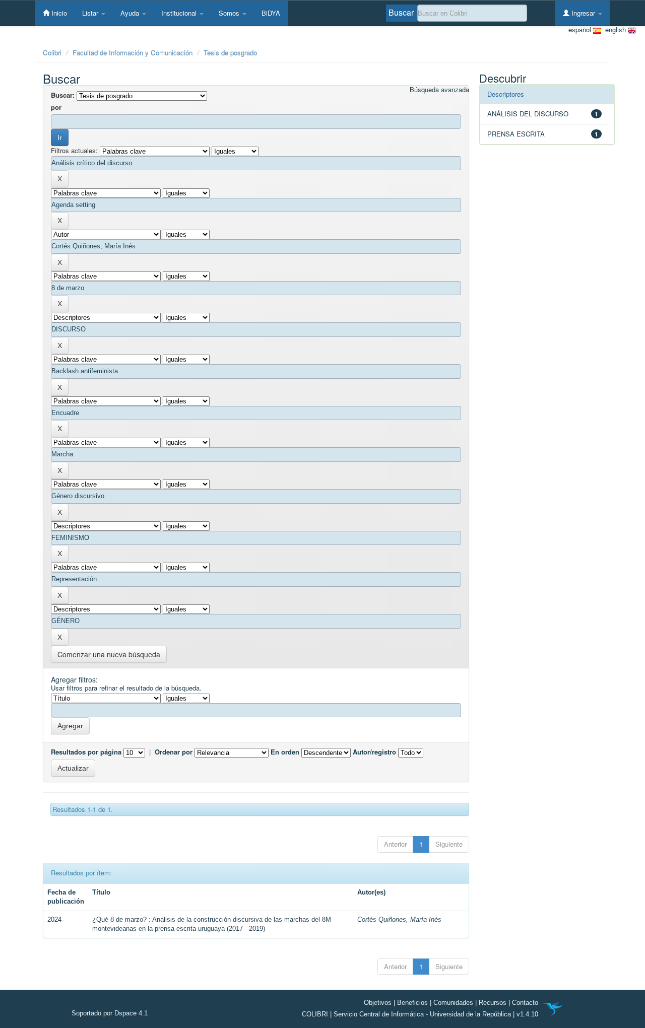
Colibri (52, 52)
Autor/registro (374, 752)
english (614, 29)
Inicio (58, 13)
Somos (230, 13)
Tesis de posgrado (230, 52)
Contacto (525, 1002)
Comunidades (453, 1002)
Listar (91, 13)
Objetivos (378, 1002)
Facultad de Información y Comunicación (132, 52)
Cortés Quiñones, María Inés (399, 919)
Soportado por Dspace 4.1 (110, 1013)
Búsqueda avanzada (439, 89)
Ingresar (583, 13)
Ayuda (130, 13)
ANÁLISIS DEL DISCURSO (527, 113)
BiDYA (271, 13)
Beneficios (412, 1002)
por (56, 107)
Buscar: (63, 95)
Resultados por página (86, 752)
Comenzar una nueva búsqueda (108, 654)
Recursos (492, 1002)
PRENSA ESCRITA (516, 134)
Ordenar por (173, 752)
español (580, 29)
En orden (285, 752)
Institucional (180, 13)
